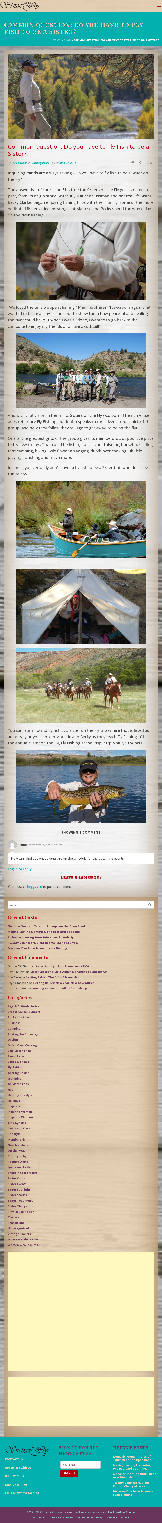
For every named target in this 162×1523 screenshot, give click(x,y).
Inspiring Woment (20, 1117)
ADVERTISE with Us (18, 1467)
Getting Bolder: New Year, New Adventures (63, 983)
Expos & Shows (18, 1062)
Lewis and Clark (19, 1128)
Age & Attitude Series (23, 1006)
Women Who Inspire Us (24, 1245)
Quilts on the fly (19, 1167)
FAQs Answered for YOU (22, 1493)
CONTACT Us (14, 1459)
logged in (34, 886)
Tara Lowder (19, 163)
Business (14, 1023)
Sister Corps (16, 1178)
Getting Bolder (18, 1073)
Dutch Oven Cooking (22, 1045)
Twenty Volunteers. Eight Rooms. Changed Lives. (43, 943)
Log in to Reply (19, 869)
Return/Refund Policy (90, 1517)
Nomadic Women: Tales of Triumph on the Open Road (46, 926)
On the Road (16, 1150)
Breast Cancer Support (24, 1012)
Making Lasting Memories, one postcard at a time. (44, 932)
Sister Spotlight (19, 1189)
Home (57, 40)
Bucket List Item (20, 1017)
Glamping (15, 1078)
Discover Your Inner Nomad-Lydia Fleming (37, 948)
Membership (17, 1139)
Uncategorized (40, 163)
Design (13, 1039)
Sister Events (17, 1184)
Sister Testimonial (21, 1200)
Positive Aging (18, 1162)
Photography (17, 1156)
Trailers (13, 1217)
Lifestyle (14, 1134)
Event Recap (16, 1056)
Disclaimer (39, 1517)
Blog (67, 40)
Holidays (14, 1100)
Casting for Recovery (23, 1034)
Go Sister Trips (18, 1084)
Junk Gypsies (17, 1123)
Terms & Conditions (61, 1517)
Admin (125, 1517)
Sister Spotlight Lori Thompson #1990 (62, 966)
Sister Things (17, 1206)
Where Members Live (23, 1239)
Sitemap (112, 1517)
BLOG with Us (14, 1476)
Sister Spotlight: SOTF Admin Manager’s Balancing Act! (69, 972)
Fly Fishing (15, 1067)
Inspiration (15, 1106)
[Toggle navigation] (158, 7)
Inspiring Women (20, 1112)
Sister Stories (17, 1195)
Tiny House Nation (21, 1212)
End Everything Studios (121, 1512)
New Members (18, 1145)
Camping (14, 1028)
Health (12, 1089)
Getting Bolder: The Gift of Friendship (52, 977)
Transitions (16, 1223)
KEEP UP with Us (16, 1484)
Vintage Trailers (19, 1234)
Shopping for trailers (23, 1173)
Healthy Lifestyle (20, 1095)
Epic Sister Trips (19, 1051)
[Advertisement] (81, 1311)
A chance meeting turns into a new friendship (41, 937)
